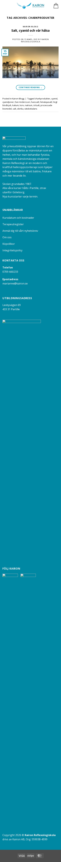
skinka (20, 108)
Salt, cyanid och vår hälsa (30, 30)
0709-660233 (10, 272)
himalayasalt (46, 102)
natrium (28, 105)
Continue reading (30, 87)
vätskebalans (30, 108)
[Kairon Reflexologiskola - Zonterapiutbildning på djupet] (30, 5)
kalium (15, 105)
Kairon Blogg (30, 26)
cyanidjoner (8, 102)
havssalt (35, 102)
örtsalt (36, 105)
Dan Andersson (22, 102)
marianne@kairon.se (15, 283)
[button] (4, 6)
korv (22, 105)
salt (14, 108)
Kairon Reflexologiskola (35, 40)
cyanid (54, 98)
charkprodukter (42, 98)
